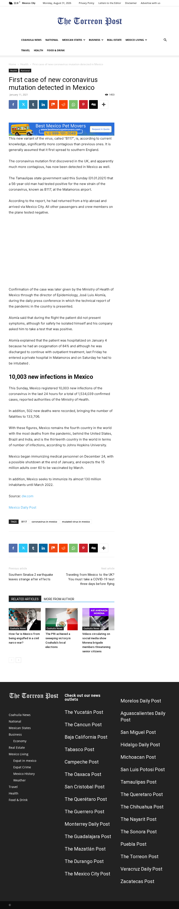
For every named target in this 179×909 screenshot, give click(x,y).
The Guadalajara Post (88, 836)
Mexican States (72, 39)
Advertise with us (150, 3)
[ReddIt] (63, 104)
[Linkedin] (43, 104)
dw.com (27, 496)
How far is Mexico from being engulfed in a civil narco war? (24, 638)
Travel (25, 50)
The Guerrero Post (84, 811)
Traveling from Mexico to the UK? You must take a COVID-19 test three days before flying (90, 579)
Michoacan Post (138, 757)
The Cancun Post (83, 724)
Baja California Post (86, 737)
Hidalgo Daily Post (140, 744)
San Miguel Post (138, 732)
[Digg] (93, 104)
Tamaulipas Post (138, 782)
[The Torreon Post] (89, 21)
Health (38, 50)
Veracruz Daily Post (141, 869)
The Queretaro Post (141, 794)
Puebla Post (133, 844)
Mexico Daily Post (22, 507)
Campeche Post (82, 762)
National (51, 39)
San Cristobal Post (85, 786)
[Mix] (53, 104)
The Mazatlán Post (85, 849)
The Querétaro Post (86, 799)
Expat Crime (22, 767)
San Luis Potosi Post (142, 769)
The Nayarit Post (138, 819)
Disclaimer (131, 3)
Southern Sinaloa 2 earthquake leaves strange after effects (31, 577)
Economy (19, 741)
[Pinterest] (83, 104)
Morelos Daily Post (140, 701)
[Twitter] (23, 104)
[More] (103, 104)
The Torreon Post (139, 856)
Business (94, 39)
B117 (24, 521)
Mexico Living (135, 39)
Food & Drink (56, 50)
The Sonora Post (138, 831)
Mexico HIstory (24, 774)
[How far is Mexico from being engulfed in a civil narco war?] (25, 619)
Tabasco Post (79, 749)
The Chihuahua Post (142, 807)
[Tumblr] (33, 104)
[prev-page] (11, 660)
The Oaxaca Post (83, 774)
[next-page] (18, 660)
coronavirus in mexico (44, 521)
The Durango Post (84, 861)
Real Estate (114, 39)
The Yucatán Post (84, 712)
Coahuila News (31, 39)
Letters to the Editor (109, 3)
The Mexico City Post (87, 874)
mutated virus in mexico (76, 521)
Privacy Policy (86, 3)
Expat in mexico (24, 761)
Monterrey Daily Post (87, 824)
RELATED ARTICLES (25, 599)
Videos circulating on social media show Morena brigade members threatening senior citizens (96, 642)
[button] (165, 40)
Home (12, 64)
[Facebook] (13, 104)
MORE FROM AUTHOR (59, 599)
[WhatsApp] (73, 104)
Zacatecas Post (137, 881)
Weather (19, 780)
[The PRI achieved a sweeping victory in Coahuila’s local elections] (61, 619)
